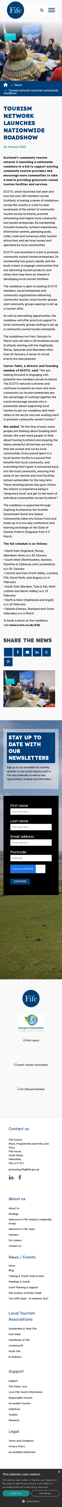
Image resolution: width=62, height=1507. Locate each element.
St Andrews (15, 1356)
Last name (20, 821)
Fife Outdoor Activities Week (25, 1293)
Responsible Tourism (20, 1397)
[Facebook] (17, 652)
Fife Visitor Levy (18, 1386)
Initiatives (14, 1409)
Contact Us (15, 1246)
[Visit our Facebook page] (19, 1177)
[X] (8, 652)
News (18, 85)
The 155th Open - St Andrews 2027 (28, 1298)
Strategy (13, 1213)
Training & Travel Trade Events (26, 1276)
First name (20, 805)
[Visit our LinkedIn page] (11, 1177)
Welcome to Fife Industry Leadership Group (30, 1221)
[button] (31, 1501)
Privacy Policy (17, 1446)
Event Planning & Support (23, 1287)
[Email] (27, 652)
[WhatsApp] (46, 652)
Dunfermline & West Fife (23, 1328)
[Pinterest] (8, 662)
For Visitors (15, 1240)
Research (14, 1420)
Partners (13, 1234)
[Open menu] (51, 10)
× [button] (59, 1472)
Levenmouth (16, 1345)
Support (13, 1380)
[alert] (31, 1488)
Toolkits (13, 1414)
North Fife (14, 1351)
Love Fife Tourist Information (26, 1392)
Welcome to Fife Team (22, 1229)
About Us (14, 1208)
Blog (11, 1270)
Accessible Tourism (20, 1403)
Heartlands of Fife (19, 1340)
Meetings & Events (19, 1281)
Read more (43, 1487)
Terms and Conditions (21, 1440)
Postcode (19, 852)
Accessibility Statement (22, 1452)
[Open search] (41, 10)
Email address (23, 836)
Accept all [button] (16, 1493)
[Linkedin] (37, 652)
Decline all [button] (45, 1493)
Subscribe (20, 881)
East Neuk (15, 1334)
